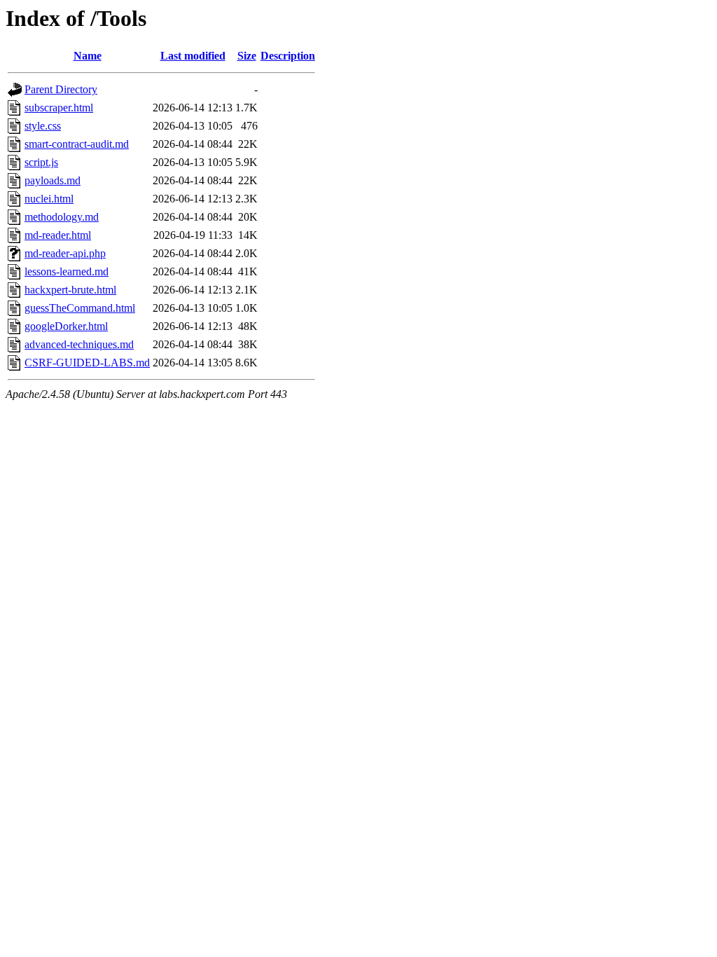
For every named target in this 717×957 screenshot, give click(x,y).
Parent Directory (61, 89)
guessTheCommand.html (80, 308)
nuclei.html (49, 199)
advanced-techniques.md (79, 344)
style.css (43, 126)
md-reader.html (58, 235)
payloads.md (53, 180)
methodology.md (62, 217)
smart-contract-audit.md (77, 144)
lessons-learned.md (67, 271)
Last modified (192, 56)
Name (88, 56)
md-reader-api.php (65, 253)
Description (287, 56)
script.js (41, 162)
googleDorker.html (66, 326)
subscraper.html (59, 107)
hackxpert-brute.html (70, 290)
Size (246, 56)
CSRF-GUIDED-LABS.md (87, 363)
